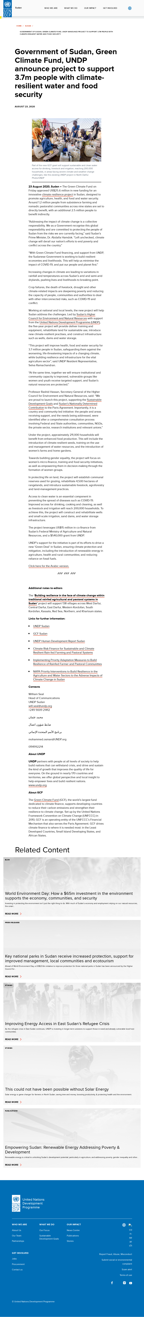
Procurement (18, 1264)
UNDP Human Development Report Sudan (59, 641)
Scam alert (127, 1269)
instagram (124, 1282)
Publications (73, 1235)
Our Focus (44, 1230)
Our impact (90, 8)
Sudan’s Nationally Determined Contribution (63, 406)
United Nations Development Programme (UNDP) (70, 322)
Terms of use (126, 1275)
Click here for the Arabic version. (49, 566)
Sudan (18, 7)
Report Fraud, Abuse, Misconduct (115, 1254)
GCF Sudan (40, 633)
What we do (70, 8)
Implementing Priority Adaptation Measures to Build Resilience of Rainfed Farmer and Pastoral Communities (67, 662)
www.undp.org (38, 785)
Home (19, 26)
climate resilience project (57, 194)
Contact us (17, 1269)
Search (135, 8)
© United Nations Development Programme (33, 1301)
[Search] (130, 1235)
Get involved (110, 8)
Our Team (16, 1235)
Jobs (14, 1258)
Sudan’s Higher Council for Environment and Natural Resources (62, 316)
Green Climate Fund (46, 800)
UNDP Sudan (41, 626)
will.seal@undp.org (40, 706)
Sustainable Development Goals (49, 1237)
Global (129, 8)
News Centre (73, 1230)
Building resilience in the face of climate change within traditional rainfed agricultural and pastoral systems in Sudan (66, 599)
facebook (112, 1282)
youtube (130, 1282)
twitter (118, 1282)
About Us (16, 1230)
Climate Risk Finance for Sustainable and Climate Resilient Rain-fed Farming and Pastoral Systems (63, 650)
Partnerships (18, 1241)
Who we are (51, 8)
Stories (70, 1241)
